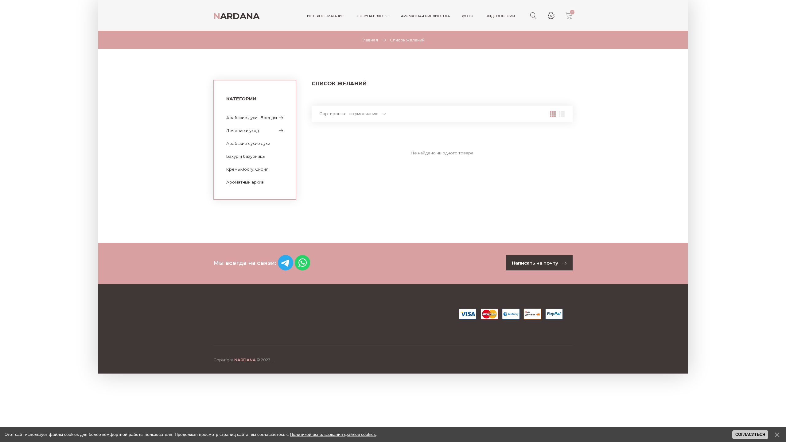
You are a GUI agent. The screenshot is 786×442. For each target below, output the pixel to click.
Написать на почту (535, 263)
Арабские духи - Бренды (251, 117)
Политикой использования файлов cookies (333, 434)
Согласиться (750, 434)
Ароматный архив (245, 182)
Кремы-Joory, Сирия (247, 169)
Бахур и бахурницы (246, 156)
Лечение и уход (242, 130)
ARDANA (236, 16)
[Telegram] (285, 268)
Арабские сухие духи (248, 143)
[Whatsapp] (302, 268)
